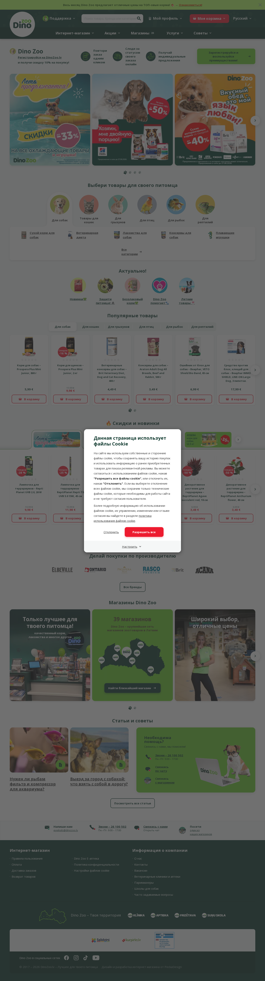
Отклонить (111, 532)
